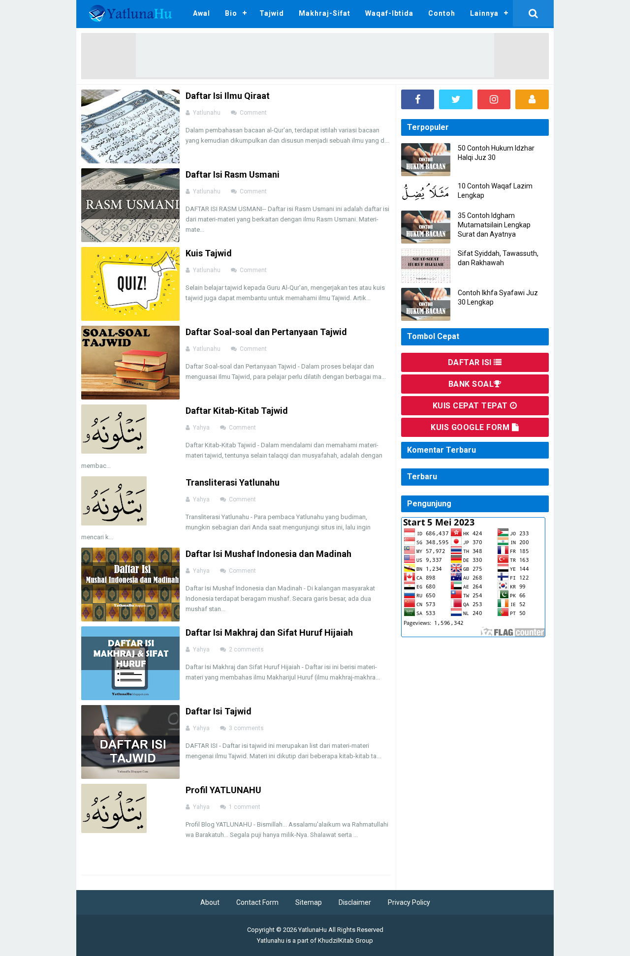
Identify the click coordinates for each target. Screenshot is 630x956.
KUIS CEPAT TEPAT (471, 405)
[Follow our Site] (532, 99)
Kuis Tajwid (209, 253)
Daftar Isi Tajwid (219, 711)
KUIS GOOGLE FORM (471, 427)
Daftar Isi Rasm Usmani (233, 174)
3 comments (247, 728)
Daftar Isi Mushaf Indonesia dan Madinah (268, 554)
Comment (254, 112)
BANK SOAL (471, 384)
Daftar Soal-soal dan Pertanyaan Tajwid (266, 332)
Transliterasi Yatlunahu (233, 482)
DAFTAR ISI (471, 362)
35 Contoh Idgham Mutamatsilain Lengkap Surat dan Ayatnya (494, 225)
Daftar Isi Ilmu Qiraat (228, 96)
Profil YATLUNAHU (223, 790)
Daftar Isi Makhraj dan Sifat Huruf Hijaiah (269, 632)
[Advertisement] (315, 55)
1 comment (245, 806)
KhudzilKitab (336, 940)
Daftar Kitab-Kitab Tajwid (237, 410)
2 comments (247, 649)
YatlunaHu (312, 929)
